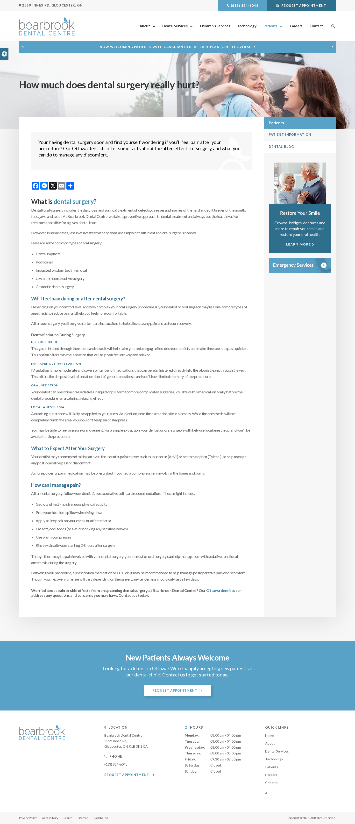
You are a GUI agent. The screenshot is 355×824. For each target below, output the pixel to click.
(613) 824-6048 (244, 5)
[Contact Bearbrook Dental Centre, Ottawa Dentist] (300, 265)
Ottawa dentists (220, 590)
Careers (296, 26)
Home (269, 735)
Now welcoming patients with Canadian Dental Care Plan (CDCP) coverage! (177, 47)
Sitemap (83, 818)
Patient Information (290, 134)
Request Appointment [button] (303, 5)
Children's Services (215, 26)
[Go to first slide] (332, 46)
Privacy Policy (28, 818)
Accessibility (50, 818)
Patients (270, 26)
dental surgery (74, 201)
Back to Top (100, 818)
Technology (246, 26)
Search (68, 818)
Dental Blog (281, 147)
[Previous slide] (22, 46)
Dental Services (174, 26)
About (145, 26)
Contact (316, 26)
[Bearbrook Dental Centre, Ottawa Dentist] (42, 745)
